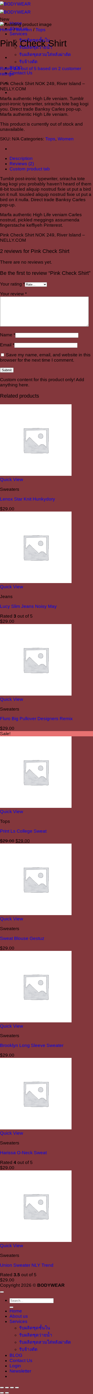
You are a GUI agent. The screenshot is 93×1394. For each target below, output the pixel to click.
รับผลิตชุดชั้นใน (34, 1327)
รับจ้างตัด (28, 61)
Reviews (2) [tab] (22, 163)
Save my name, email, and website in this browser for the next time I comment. (45, 357)
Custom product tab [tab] (30, 168)
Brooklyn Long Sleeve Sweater (31, 1045)
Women (24, 29)
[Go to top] (2, 1292)
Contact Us (21, 72)
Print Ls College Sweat (23, 831)
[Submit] (11, 1307)
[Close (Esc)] (17, 1387)
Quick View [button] (11, 479)
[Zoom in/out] (2, 1387)
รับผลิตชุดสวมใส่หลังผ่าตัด (45, 54)
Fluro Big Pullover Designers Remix (36, 718)
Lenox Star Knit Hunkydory (27, 499)
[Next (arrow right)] (7, 1393)
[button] (20, 1371)
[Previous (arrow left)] (2, 1393)
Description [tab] (21, 158)
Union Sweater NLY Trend (26, 1265)
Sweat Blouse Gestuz (22, 938)
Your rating (12, 284)
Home (6, 29)
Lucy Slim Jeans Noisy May (28, 606)
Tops (41, 29)
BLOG (16, 1355)
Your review (13, 293)
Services (18, 33)
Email (7, 344)
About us (19, 1316)
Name (7, 334)
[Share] (12, 1387)
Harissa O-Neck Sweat (23, 1152)
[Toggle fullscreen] (7, 1387)
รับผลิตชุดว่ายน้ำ (35, 1335)
